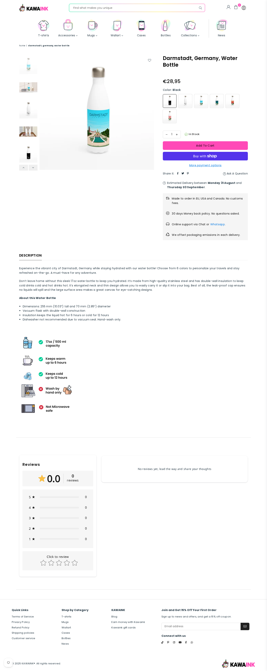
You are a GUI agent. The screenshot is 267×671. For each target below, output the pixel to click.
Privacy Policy (21, 622)
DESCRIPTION (30, 255)
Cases (66, 633)
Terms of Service (23, 616)
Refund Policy (21, 627)
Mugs (65, 622)
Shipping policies (23, 633)
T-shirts (66, 616)
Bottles (66, 638)
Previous (42, 112)
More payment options (205, 165)
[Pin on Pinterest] (188, 173)
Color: (172, 90)
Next (150, 112)
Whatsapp (217, 224)
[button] (244, 8)
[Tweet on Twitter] (182, 173)
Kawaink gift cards (123, 627)
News (65, 644)
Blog (114, 616)
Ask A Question (237, 173)
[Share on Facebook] (177, 173)
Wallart (66, 627)
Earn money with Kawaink (128, 622)
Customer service (23, 638)
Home (22, 45)
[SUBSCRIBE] (245, 626)
